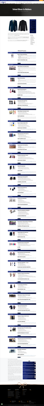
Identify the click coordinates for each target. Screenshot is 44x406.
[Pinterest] (37, 0)
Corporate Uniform (32, 40)
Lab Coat (31, 41)
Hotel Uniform (32, 44)
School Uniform (32, 36)
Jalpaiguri (10, 379)
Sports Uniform (17, 393)
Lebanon (10, 365)
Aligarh (12, 365)
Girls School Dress (22, 301)
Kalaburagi (12, 379)
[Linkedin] (36, 0)
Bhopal (14, 379)
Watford (8, 365)
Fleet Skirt (19, 178)
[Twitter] (35, 0)
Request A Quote (41, 0)
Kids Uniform (29, 96)
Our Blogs (24, 393)
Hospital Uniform (32, 37)
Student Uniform (19, 92)
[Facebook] (34, 0)
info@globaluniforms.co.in (12, 0)
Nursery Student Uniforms (30, 129)
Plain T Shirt (17, 397)
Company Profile (24, 391)
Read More (19, 63)
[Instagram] (38, 0)
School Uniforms (23, 67)
